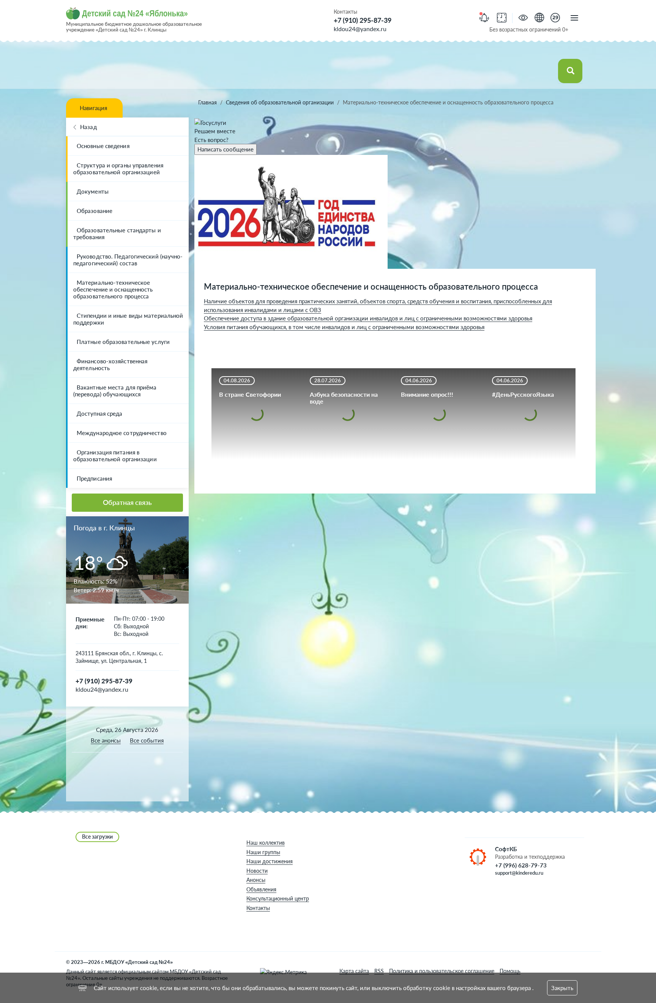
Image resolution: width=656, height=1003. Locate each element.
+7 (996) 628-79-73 (521, 865)
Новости (257, 870)
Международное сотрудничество (122, 432)
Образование (94, 210)
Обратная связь (127, 502)
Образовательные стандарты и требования (117, 233)
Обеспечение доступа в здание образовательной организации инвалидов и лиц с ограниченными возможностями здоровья (368, 318)
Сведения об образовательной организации (280, 102)
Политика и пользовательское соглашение (441, 971)
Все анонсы (106, 740)
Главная (207, 102)
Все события (147, 740)
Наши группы (263, 852)
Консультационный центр (277, 898)
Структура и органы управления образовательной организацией (118, 168)
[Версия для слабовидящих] (523, 18)
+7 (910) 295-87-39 (362, 20)
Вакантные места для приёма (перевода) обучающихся (115, 390)
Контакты (258, 908)
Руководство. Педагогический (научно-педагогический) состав (128, 260)
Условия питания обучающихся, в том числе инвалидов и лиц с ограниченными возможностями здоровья (344, 326)
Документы (93, 191)
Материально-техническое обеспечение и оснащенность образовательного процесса (113, 289)
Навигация (93, 107)
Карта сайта (354, 971)
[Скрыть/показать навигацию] (574, 18)
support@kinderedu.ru (519, 873)
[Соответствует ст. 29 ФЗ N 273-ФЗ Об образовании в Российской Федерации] (555, 18)
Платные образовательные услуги (123, 341)
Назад (88, 126)
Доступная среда (100, 413)
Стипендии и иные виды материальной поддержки (128, 319)
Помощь (510, 971)
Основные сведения (103, 145)
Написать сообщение (225, 149)
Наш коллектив (265, 842)
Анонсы (255, 880)
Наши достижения (269, 861)
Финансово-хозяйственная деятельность (110, 364)
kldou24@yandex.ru (360, 28)
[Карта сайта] (539, 18)
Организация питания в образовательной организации (115, 455)
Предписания (94, 478)
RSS (379, 971)
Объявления (261, 889)
